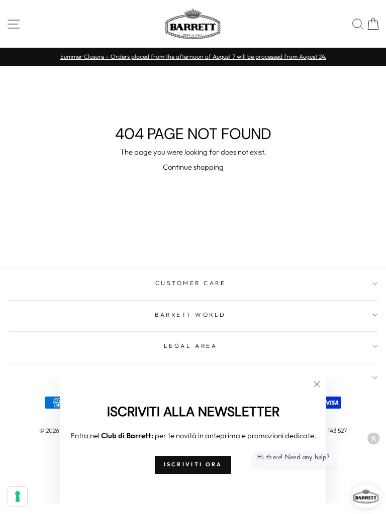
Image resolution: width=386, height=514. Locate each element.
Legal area (190, 345)
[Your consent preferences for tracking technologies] (17, 496)
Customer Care (190, 283)
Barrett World (190, 314)
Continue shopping (193, 167)
